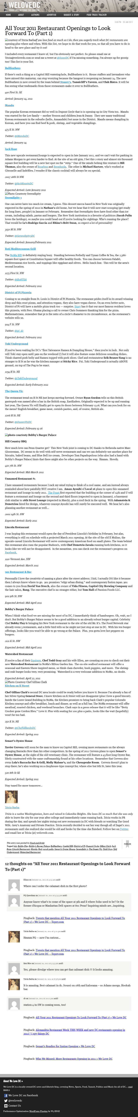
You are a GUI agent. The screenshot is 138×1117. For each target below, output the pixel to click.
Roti (40, 849)
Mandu (34, 849)
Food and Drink (37, 843)
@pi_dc (19, 331)
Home (8, 14)
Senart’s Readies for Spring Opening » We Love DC (65, 1046)
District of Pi (79, 846)
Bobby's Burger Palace (39, 846)
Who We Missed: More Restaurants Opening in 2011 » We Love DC (74, 1059)
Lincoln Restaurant (21, 849)
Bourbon (43, 167)
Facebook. (11, 552)
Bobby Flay (23, 846)
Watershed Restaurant (30, 852)
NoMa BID (16, 255)
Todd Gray (107, 849)
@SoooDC (63, 58)
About (21, 14)
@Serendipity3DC (25, 236)
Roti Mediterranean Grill (20, 249)
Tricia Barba (12, 807)
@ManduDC (22, 136)
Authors (35, 14)
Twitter (124, 829)
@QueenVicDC (23, 422)
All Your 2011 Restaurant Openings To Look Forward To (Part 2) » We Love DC (81, 1017)
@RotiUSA (21, 279)
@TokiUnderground (26, 378)
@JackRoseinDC (24, 183)
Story (78, 306)
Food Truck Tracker (97, 14)
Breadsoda (60, 167)
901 (15, 846)
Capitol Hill (68, 846)
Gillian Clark (105, 846)
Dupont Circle (92, 846)
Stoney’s (65, 82)
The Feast (53, 493)
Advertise (51, 14)
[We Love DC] (70, 7)
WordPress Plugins (38, 1111)
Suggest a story (71, 14)
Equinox (36, 660)
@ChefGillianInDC (25, 728)
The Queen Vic (95, 849)
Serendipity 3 (82, 849)
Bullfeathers (56, 846)
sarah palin (48, 849)
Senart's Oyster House (65, 849)
